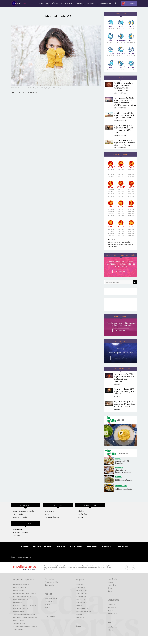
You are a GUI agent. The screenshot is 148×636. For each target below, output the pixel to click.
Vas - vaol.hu (49, 579)
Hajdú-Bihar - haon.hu (20, 608)
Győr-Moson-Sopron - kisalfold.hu (25, 605)
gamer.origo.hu (81, 593)
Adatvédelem (61, 547)
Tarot (47, 514)
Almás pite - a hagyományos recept (123, 471)
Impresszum (24, 547)
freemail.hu (111, 604)
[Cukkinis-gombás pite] (109, 488)
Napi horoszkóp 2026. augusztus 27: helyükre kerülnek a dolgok (124, 404)
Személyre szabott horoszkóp (23, 511)
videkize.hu (80, 614)
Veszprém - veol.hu (51, 582)
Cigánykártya (49, 511)
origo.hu (47, 607)
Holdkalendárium (121, 358)
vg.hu (47, 621)
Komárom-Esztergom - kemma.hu (25, 617)
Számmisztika (105, 3)
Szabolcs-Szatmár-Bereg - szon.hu (25, 626)
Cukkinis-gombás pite (123, 489)
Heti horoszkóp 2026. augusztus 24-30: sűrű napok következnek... (124, 115)
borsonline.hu (112, 579)
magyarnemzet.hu (51, 598)
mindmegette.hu (81, 602)
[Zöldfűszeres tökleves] (109, 479)
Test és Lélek (91, 3)
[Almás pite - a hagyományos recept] (109, 470)
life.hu (110, 588)
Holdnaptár (17, 535)
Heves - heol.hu (18, 611)
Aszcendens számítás (20, 532)
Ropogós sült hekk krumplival (122, 462)
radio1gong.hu (113, 627)
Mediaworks (27, 557)
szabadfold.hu (49, 601)
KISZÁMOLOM (121, 271)
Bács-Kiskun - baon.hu (21, 584)
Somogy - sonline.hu (20, 623)
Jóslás (55, 3)
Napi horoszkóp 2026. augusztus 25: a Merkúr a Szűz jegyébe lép (124, 142)
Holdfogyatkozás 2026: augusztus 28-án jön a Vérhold (124, 391)
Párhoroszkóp (18, 514)
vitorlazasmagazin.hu (83, 611)
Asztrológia (66, 3)
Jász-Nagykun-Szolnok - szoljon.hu (25, 614)
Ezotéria (79, 3)
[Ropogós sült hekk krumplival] (109, 461)
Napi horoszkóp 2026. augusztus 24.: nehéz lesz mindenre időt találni (124, 129)
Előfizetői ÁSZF (76, 547)
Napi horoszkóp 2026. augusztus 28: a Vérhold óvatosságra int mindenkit (125, 377)
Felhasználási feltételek (42, 547)
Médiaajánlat (106, 547)
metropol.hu (112, 585)
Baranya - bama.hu (20, 587)
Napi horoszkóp (18, 529)
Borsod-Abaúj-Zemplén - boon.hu (24, 593)
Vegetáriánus (121, 486)
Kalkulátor (81, 511)
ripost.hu (111, 582)
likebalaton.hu (81, 596)
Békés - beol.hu (18, 590)
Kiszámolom (121, 330)
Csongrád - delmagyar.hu (22, 596)
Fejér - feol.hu (18, 602)
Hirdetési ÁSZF (91, 547)
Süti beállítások (122, 547)
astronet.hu (80, 584)
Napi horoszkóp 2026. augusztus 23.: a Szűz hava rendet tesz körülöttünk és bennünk (125, 101)
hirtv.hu (47, 604)
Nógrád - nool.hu (19, 620)
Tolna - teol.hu (18, 629)
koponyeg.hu (112, 607)
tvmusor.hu (80, 617)
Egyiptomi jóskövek (52, 517)
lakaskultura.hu (81, 590)
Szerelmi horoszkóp (20, 517)
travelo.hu (79, 605)
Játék (116, 3)
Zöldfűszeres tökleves (123, 480)
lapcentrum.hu (112, 613)
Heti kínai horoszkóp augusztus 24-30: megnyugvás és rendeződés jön (123, 86)
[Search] (135, 282)
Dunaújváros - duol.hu (20, 599)
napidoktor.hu (80, 599)
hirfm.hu (110, 630)
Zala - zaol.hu (49, 585)
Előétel (118, 477)
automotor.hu (80, 587)
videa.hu (110, 610)
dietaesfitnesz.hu (82, 608)
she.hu (110, 591)
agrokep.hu (49, 624)
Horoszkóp (44, 3)
